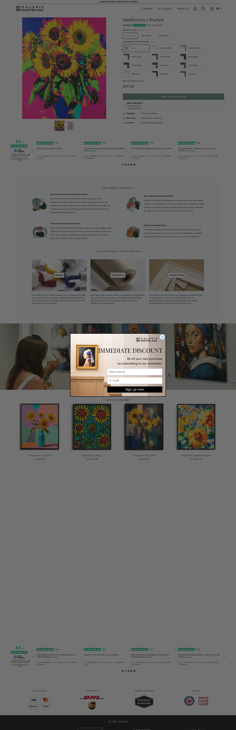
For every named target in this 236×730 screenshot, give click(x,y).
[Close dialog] (162, 337)
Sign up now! (134, 389)
